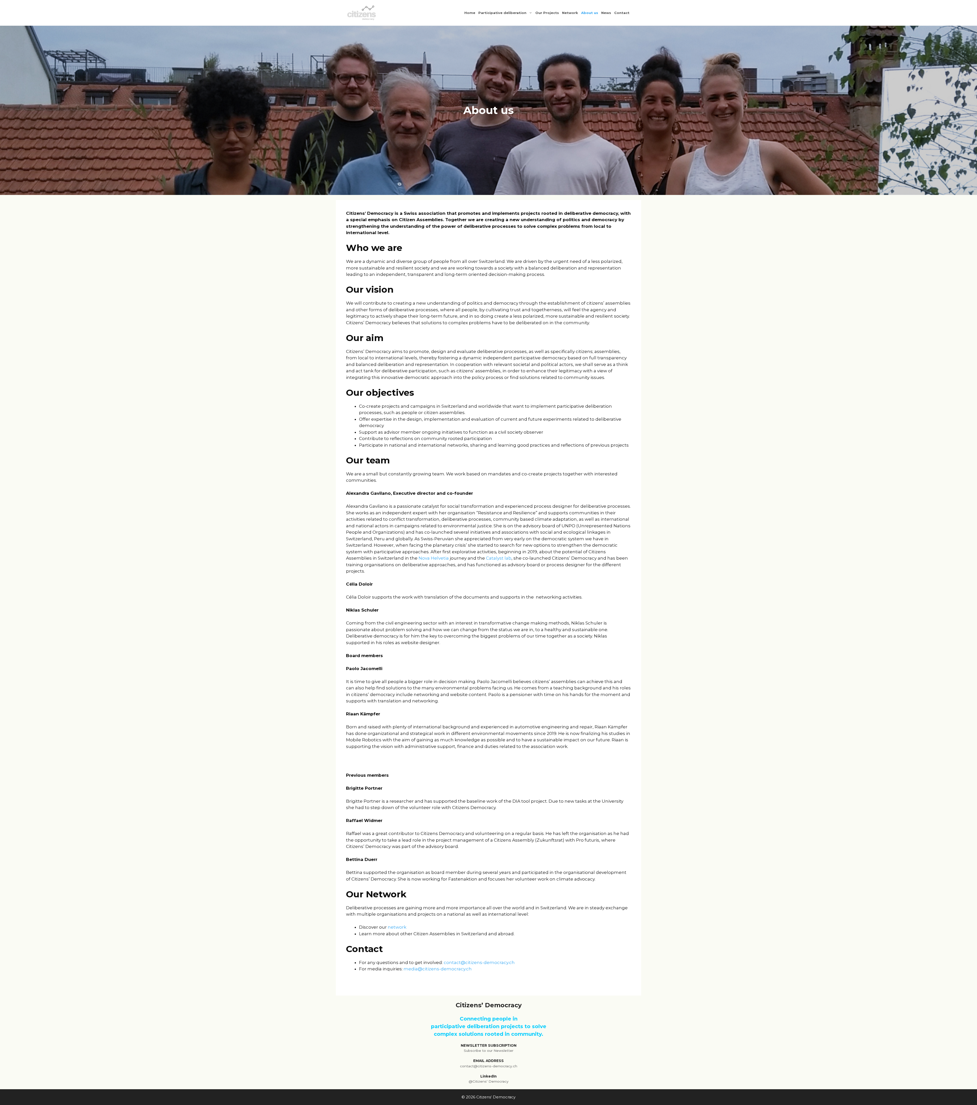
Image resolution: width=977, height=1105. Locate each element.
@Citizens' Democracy (489, 1081)
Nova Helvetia (433, 558)
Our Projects (547, 13)
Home (469, 13)
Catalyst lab (498, 558)
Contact (621, 13)
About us (589, 13)
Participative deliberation (502, 13)
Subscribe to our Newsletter (488, 1051)
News (606, 13)
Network (570, 13)
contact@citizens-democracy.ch (479, 962)
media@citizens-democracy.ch (438, 968)
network (397, 927)
